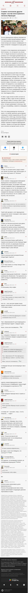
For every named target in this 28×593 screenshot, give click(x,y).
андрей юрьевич (8, 291)
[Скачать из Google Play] (14, 580)
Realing (6, 199)
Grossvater (6, 466)
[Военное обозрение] (14, 2)
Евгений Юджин (5, 132)
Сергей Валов (7, 417)
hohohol (6, 251)
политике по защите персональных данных (9, 575)
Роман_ (6, 270)
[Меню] (24, 5)
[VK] (17, 584)
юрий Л (6, 480)
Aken (5, 283)
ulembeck (6, 331)
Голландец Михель (9, 456)
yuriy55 (6, 311)
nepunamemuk (7, 371)
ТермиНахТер (7, 219)
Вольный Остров (8, 261)
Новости (3, 9)
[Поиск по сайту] (3, 5)
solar (5, 432)
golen (5, 236)
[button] (10, 5)
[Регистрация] (17, 5)
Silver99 (6, 177)
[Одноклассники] (11, 584)
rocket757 (6, 443)
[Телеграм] (4, 584)
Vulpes (5, 166)
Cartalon (6, 390)
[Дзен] (24, 584)
